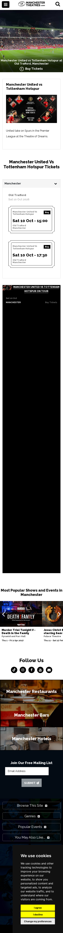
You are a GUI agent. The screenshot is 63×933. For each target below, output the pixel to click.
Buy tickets (51, 302)
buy (47, 212)
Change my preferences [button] (38, 921)
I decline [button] (38, 914)
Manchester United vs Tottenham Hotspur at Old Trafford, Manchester (31, 62)
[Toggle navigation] (6, 4)
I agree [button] (38, 907)
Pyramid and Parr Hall (13, 636)
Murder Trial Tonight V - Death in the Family (18, 631)
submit (30, 783)
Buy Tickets (33, 68)
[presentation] (3, 614)
